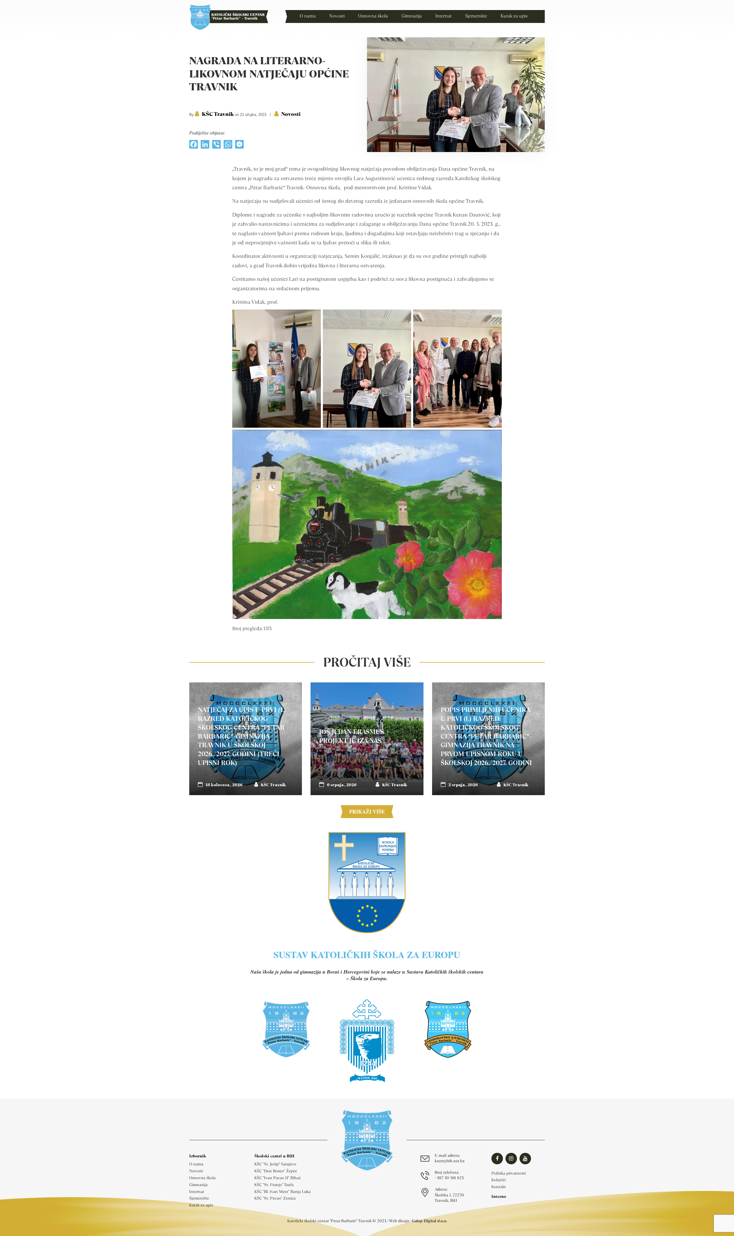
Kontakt (498, 1187)
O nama (196, 1164)
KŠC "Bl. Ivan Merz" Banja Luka (282, 1191)
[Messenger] (239, 145)
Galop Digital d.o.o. (429, 1221)
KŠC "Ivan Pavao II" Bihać (277, 1178)
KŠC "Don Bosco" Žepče (275, 1171)
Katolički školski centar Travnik (228, 17)
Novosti (290, 114)
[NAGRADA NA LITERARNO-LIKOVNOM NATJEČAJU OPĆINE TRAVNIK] (456, 150)
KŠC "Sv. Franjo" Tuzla (274, 1185)
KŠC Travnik (218, 114)
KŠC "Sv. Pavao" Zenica (275, 1198)
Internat (196, 1191)
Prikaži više (367, 811)
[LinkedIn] (205, 145)
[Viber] (216, 145)
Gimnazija (198, 1185)
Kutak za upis (201, 1205)
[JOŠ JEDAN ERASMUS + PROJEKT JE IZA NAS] (367, 738)
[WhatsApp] (228, 145)
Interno (498, 1196)
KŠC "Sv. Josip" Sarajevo (275, 1164)
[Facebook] (193, 145)
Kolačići (498, 1180)
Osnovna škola (202, 1178)
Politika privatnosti (508, 1173)
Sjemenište (199, 1198)
